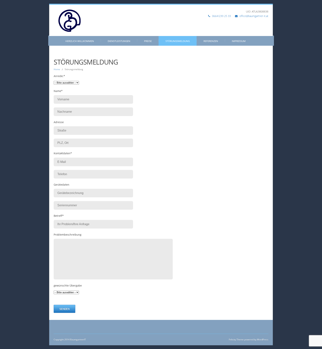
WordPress (262, 339)
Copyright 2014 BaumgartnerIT (70, 339)
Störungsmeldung (177, 41)
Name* (58, 91)
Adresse (59, 122)
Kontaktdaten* (63, 153)
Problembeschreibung (67, 234)
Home (57, 69)
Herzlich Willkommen (79, 41)
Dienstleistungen (119, 41)
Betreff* (59, 215)
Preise (148, 41)
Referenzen (210, 41)
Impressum (239, 41)
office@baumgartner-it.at (253, 16)
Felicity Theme (236, 339)
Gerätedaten (61, 184)
